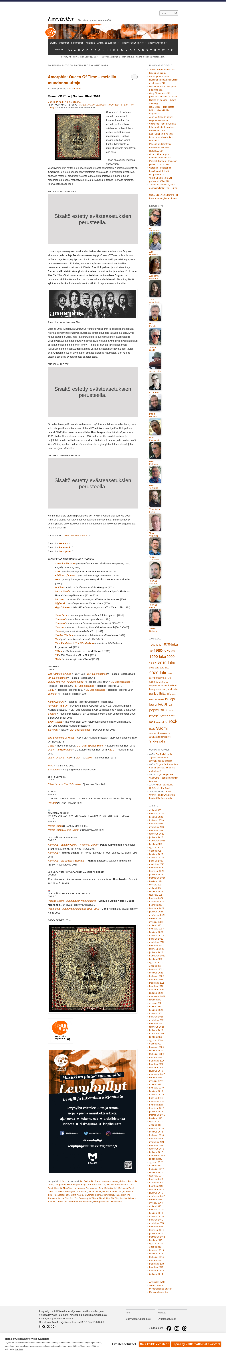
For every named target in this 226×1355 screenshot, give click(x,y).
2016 (151, 667)
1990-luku (157, 656)
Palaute (162, 1312)
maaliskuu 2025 (157, 864)
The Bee (69, 1198)
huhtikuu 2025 (156, 860)
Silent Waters (77, 1194)
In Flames (60, 587)
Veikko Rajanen (153, 630)
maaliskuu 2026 (157, 826)
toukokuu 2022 (156, 975)
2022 (151, 678)
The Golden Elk (106, 1198)
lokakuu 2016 (155, 1199)
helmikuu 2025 (156, 867)
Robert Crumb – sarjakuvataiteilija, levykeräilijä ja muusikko (162, 795)
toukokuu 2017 (156, 1175)
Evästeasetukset (124, 1344)
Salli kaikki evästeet (154, 1344)
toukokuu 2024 (156, 894)
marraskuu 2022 (157, 955)
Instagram (65, 551)
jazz (174, 693)
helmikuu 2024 (156, 904)
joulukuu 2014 (156, 1273)
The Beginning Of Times (61, 737)
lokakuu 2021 (155, 999)
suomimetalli (108, 1194)
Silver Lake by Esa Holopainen (64, 784)
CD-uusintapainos (97, 674)
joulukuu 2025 (156, 837)
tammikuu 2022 (156, 989)
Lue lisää (19, 1349)
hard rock (173, 685)
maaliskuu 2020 (157, 1060)
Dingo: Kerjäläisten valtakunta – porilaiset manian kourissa (163, 778)
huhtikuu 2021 (156, 1016)
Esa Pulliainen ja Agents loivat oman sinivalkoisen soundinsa (161, 137)
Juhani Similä (152, 348)
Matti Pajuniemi (154, 439)
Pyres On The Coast (112, 1191)
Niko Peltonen (153, 463)
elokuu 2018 (155, 1124)
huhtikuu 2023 (156, 938)
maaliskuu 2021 (157, 1019)
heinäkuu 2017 (156, 1168)
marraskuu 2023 (157, 914)
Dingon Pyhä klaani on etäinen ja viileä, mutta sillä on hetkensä (163, 767)
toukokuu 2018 (156, 1134)
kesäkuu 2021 (156, 1009)
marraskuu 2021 (157, 996)
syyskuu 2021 (156, 1002)
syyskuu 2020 (156, 1040)
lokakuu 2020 (155, 1036)
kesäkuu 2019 (156, 1090)
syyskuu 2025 (156, 847)
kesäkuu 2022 (156, 972)
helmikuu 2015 (156, 1267)
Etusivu (53, 42)
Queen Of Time (56, 757)
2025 (169, 678)
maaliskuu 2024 (157, 901)
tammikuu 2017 (156, 1189)
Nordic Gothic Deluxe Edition (63, 830)
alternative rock (163, 682)
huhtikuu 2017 (156, 1178)
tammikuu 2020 (156, 1067)
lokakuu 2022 (155, 958)
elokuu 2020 (155, 1043)
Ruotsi (152, 728)
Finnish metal (121, 1184)
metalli (98, 1191)
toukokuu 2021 (156, 1013)
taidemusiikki (164, 736)
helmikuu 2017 (156, 1185)
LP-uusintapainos (57, 677)
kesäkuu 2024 (156, 891)
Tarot (58, 639)
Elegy (84, 1184)
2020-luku (158, 673)
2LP (78, 757)
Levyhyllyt (60, 18)
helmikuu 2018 (156, 1145)
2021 (171, 673)
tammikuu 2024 (156, 908)
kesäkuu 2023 (156, 931)
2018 (93, 1181)
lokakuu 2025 (155, 843)
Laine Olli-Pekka (56, 1191)
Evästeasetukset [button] (167, 1318)
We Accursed (85, 1201)
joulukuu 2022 (156, 952)
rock (173, 721)
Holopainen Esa (81, 1188)
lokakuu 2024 (155, 881)
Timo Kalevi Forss (154, 510)
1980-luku (162, 650)
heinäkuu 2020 (156, 1046)
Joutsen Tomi (96, 1188)
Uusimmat (64, 42)
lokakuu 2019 (155, 1077)
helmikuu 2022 (156, 986)
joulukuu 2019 (156, 1070)
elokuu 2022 (155, 965)
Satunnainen (77, 42)
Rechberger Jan (61, 1194)
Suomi (98, 1194)
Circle (51, 745)
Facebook (65, 547)
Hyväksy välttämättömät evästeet (196, 1344)
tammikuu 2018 (156, 1148)
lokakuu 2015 (155, 1240)
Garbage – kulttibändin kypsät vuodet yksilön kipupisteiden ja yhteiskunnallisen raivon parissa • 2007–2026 (160, 174)
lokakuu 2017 (155, 1158)
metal (91, 1191)
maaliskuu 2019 (157, 1101)
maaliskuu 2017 (157, 1182)
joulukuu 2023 (156, 911)
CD (69, 757)
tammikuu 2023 (156, 948)
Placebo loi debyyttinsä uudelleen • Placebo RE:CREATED (160, 147)
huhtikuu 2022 (156, 979)
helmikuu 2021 (156, 1023)
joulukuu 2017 (156, 1151)
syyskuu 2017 (156, 1162)
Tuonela (52, 1201)
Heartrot (52, 803)
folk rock (164, 685)
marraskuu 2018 (157, 1114)
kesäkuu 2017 (156, 1172)
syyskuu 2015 (156, 1243)
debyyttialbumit (154, 685)
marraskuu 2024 (157, 877)
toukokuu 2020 (156, 1053)
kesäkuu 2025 (156, 854)
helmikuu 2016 (156, 1226)
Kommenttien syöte (158, 1292)
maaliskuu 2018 (157, 1141)
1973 (151, 651)
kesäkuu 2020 (156, 1050)
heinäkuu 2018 (156, 1128)
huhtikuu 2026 (156, 823)
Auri (57, 571)
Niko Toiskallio (153, 486)
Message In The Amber (76, 1191)
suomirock (154, 733)
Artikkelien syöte (157, 1281)
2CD (112, 749)
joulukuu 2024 (156, 874)
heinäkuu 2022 (156, 969)
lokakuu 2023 (155, 918)
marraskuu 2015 (157, 1236)
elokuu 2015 (155, 1246)
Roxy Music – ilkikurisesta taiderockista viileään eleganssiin (161, 110)
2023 (157, 677)
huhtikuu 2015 (156, 1260)
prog (171, 710)
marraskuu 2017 (157, 1155)
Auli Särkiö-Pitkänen (154, 277)
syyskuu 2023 (156, 921)
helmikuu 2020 (156, 1063)
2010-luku (85, 1181)
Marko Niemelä (153, 415)
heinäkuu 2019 (156, 1087)
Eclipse (76, 1184)
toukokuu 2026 (156, 820)
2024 (163, 677)
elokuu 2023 (155, 925)
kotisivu (63, 543)
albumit (153, 681)
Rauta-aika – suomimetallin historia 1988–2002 (73, 908)
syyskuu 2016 (156, 1202)
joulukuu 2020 (156, 1030)
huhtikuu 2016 (156, 1219)
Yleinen (62, 1181)
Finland (110, 1184)
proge (152, 715)
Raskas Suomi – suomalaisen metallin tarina (72, 900)
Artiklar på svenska (106, 42)
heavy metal (155, 689)
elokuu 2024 (155, 887)
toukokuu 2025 (156, 857)
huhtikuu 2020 (156, 1057)
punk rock (160, 722)
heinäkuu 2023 (156, 928)
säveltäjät (153, 736)
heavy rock (167, 689)
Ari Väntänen (74, 88)
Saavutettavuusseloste (138, 1318)
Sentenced (60, 623)
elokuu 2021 (155, 1006)
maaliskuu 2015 (157, 1263)
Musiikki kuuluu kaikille (133, 42)
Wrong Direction (101, 1201)
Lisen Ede (154, 392)
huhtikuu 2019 (156, 1097)
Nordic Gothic (55, 826)
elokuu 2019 (155, 1084)
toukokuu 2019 (156, 1094)
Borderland (54, 769)
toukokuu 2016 (156, 1216)
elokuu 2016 (155, 1206)
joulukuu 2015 (156, 1233)
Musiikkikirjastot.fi (156, 42)
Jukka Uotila (155, 371)
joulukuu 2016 (156, 1192)
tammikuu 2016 (156, 1229)
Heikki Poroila (152, 325)
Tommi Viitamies (153, 534)
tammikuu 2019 (156, 1107)
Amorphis (132, 1181)
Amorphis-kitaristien (65, 563)
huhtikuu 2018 (156, 1138)
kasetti (89, 757)
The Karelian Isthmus (59, 674)
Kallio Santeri (110, 1188)
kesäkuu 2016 (156, 1212)
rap (166, 722)
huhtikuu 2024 (156, 898)
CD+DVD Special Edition (90, 745)
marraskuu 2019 (157, 1074)
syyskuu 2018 (156, 1121)
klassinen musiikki (157, 699)
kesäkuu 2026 (156, 816)
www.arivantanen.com (76, 535)
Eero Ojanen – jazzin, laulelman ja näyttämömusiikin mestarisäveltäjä (163, 79)
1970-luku (170, 644)
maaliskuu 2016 (157, 1222)
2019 (162, 667)
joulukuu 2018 (156, 1111)
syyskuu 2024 (156, 884)
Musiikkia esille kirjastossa (64, 102)
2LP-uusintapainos (80, 729)
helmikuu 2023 (156, 945)
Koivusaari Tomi (126, 1188)
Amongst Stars (119, 1181)
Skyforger (89, 1194)
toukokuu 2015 (156, 1256)
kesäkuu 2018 (156, 1131)
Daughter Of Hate (63, 1184)
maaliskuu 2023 (157, 942)
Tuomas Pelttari (153, 606)
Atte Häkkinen (153, 253)
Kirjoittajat (90, 42)
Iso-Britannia (162, 693)
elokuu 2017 (155, 1165)
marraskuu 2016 (157, 1196)
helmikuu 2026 (156, 830)
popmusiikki (158, 709)
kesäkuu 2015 (156, 1253)
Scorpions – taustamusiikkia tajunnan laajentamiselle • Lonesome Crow (162, 127)
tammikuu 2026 (156, 833)
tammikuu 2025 (156, 870)
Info (128, 1312)
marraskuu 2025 (157, 840)
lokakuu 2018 (155, 1118)
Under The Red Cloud (60, 749)
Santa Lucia (61, 615)
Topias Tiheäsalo (154, 558)
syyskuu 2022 (156, 962)
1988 (173, 651)
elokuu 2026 (155, 810)
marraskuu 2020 (157, 1033)
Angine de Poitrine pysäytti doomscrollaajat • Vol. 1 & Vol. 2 (163, 188)
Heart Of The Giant (63, 1188)
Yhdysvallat (157, 741)
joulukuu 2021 (156, 992)
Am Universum (104, 1181)
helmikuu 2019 (156, 1104)
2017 (157, 667)
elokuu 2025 (155, 850)
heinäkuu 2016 (156, 1209)
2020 (167, 667)
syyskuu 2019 (156, 1080)
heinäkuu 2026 (156, 813)
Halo (50, 765)
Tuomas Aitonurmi (153, 582)
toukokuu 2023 (156, 935)
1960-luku (155, 644)
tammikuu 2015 (156, 1270)
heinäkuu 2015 (156, 1250)
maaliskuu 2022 (157, 982)
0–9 (70, 50)
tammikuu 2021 (156, 1026)
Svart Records (165, 733)
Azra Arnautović (154, 301)
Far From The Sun (96, 1184)
